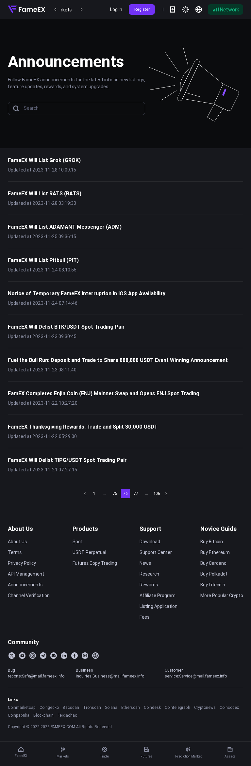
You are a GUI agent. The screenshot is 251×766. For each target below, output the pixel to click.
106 (157, 493)
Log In (116, 9)
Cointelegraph (177, 707)
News (145, 563)
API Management (26, 574)
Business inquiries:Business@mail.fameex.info (110, 673)
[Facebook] (74, 656)
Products (85, 528)
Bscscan (71, 707)
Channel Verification (29, 595)
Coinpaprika (18, 715)
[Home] (26, 9)
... (104, 493)
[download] (172, 9)
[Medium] (85, 656)
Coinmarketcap (22, 707)
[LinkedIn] (64, 656)
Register (142, 9)
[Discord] (54, 656)
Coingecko (49, 707)
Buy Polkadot (213, 574)
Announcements (25, 585)
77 (136, 493)
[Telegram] (43, 656)
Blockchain (43, 715)
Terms (15, 552)
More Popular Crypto (221, 595)
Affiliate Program (158, 595)
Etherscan (130, 707)
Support (150, 528)
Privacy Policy (22, 563)
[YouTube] (22, 656)
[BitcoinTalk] (95, 656)
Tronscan (92, 707)
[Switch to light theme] (186, 9)
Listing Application (158, 606)
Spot (78, 542)
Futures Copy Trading (95, 563)
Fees (144, 617)
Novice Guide (218, 528)
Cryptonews (205, 707)
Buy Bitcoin (211, 542)
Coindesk (152, 707)
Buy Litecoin (212, 585)
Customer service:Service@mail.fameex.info (196, 673)
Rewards (149, 585)
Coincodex (229, 707)
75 (115, 493)
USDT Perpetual (89, 552)
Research (149, 574)
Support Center (156, 552)
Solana (111, 707)
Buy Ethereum (215, 552)
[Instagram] (33, 656)
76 (125, 493)
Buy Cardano (213, 563)
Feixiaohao (67, 715)
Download (150, 542)
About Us (20, 528)
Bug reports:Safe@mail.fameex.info (36, 673)
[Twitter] (12, 656)
